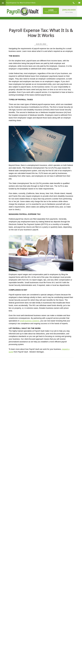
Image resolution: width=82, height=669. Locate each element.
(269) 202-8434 (69, 10)
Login (51, 11)
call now (73, 3)
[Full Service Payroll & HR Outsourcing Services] (23, 11)
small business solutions (29, 321)
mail (79, 3)
